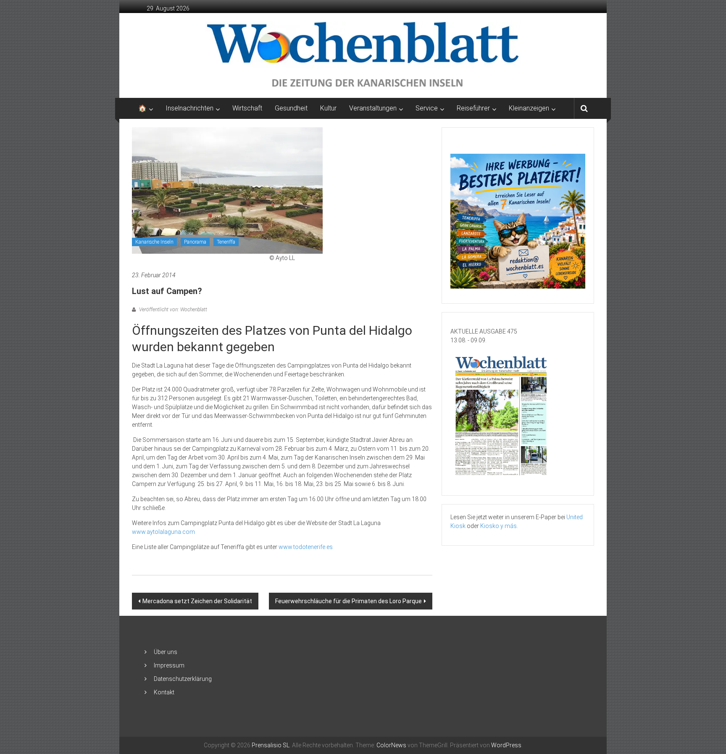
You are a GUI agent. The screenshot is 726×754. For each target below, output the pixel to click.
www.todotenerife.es (306, 547)
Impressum (169, 665)
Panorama (195, 242)
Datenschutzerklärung (183, 678)
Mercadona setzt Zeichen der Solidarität (197, 601)
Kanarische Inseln (154, 242)
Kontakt (164, 692)
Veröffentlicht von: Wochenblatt (172, 310)
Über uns (165, 652)
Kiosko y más (498, 526)
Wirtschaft (247, 108)
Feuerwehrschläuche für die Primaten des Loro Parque (348, 601)
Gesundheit (291, 108)
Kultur (328, 108)
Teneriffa (226, 242)
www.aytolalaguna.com (163, 531)
